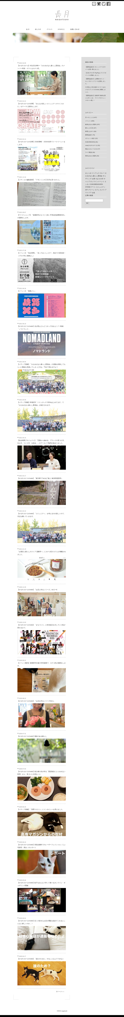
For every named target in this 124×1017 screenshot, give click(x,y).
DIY (86, 190)
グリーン (91, 190)
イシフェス (96, 173)
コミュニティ (100, 187)
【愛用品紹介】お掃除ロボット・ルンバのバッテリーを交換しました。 (95, 81)
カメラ (102, 190)
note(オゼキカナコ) (91, 145)
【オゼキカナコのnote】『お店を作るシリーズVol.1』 (36, 701)
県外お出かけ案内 (90, 156)
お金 (93, 192)
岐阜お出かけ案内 (90, 124)
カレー (102, 173)
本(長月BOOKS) (90, 142)
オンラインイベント (97, 181)
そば (96, 179)
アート (93, 187)
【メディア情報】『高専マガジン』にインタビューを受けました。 (40, 809)
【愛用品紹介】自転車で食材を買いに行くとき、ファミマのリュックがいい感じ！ (95, 98)
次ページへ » (60, 991)
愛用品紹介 (88, 135)
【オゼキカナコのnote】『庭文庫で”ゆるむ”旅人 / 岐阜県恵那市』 (40, 478)
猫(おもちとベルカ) (91, 149)
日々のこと (88, 117)
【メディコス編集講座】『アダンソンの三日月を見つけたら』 (39, 180)
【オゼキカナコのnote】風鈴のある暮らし (32, 736)
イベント (88, 121)
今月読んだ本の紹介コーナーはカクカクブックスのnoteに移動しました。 (95, 89)
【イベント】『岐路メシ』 (26, 291)
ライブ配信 (88, 152)
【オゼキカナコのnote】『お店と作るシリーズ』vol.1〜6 (37, 589)
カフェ (97, 190)
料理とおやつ (89, 131)
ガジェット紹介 (90, 138)
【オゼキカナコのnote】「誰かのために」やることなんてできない (40, 959)
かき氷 (101, 179)
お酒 (93, 179)
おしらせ (88, 173)
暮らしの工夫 (89, 128)
